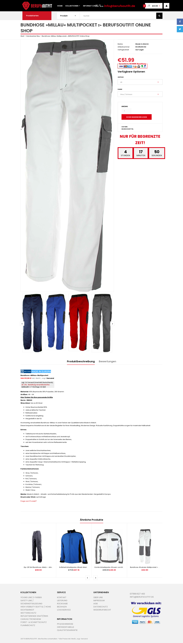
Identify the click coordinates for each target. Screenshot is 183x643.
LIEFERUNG (62, 600)
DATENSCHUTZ (100, 606)
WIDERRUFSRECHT (102, 609)
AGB (95, 603)
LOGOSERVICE (64, 609)
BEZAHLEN (62, 606)
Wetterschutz (28, 612)
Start (22, 36)
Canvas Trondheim (31, 619)
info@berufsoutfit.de (119, 6)
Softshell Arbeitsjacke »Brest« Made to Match (77, 567)
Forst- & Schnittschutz (34, 622)
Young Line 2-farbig (31, 597)
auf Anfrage (41, 497)
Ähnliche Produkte (91, 519)
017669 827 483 (137, 593)
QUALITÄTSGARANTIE (67, 630)
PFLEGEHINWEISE (65, 624)
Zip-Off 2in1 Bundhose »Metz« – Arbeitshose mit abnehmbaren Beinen (52, 567)
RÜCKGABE (62, 603)
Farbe (120, 89)
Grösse (120, 77)
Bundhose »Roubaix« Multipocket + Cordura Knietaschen (153, 567)
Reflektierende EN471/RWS (34, 616)
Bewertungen (107, 361)
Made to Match (142, 44)
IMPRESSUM (99, 600)
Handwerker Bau (33, 36)
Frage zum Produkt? (29, 501)
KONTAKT (61, 597)
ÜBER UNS (98, 597)
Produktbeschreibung (81, 361)
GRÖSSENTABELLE (65, 627)
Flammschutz (28, 625)
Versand (50, 378)
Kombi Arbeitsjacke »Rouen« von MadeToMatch (114, 567)
